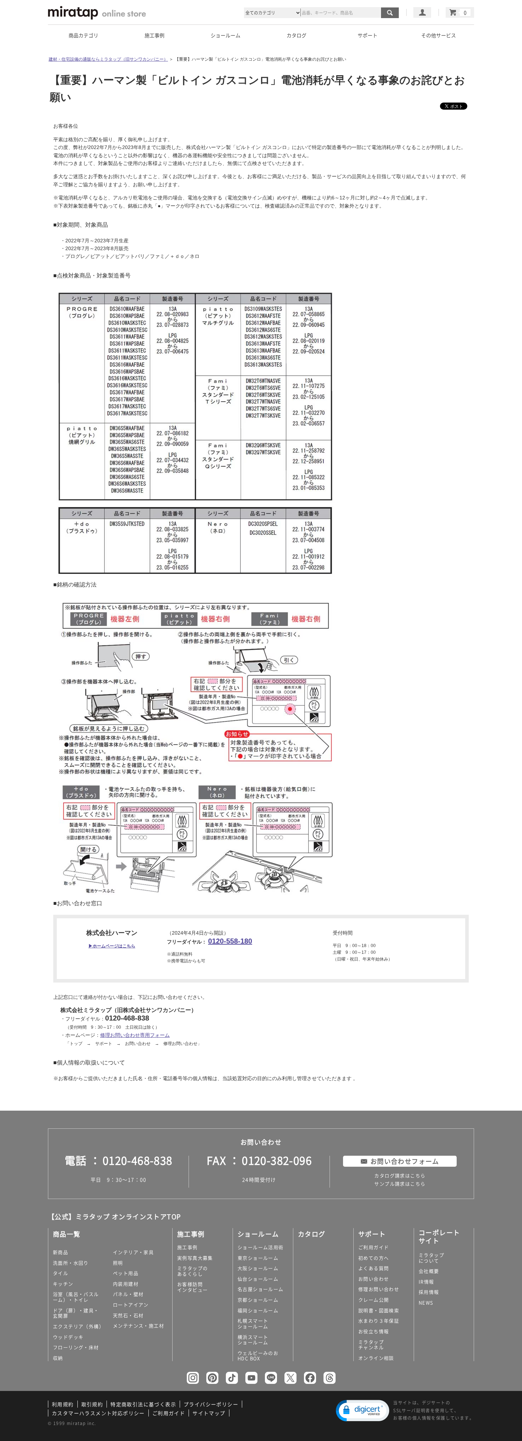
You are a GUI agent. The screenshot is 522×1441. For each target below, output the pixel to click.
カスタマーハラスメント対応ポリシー (98, 1413)
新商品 (60, 1252)
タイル (60, 1273)
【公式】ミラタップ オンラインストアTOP (114, 1216)
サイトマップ (208, 1413)
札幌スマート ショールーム (253, 1323)
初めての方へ (373, 1257)
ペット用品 (125, 1273)
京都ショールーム (258, 1299)
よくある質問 (373, 1268)
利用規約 (63, 1404)
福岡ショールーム (258, 1310)
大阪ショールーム (258, 1268)
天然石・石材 (128, 1315)
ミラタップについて (431, 1258)
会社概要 (429, 1270)
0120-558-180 (230, 941)
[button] (362, 1410)
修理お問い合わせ (378, 1289)
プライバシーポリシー (211, 1404)
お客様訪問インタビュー (192, 1287)
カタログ (296, 35)
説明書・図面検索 (378, 1310)
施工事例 (187, 1247)
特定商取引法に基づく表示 (143, 1404)
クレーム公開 (373, 1299)
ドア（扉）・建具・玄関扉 (76, 1313)
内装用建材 (125, 1283)
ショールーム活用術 (261, 1247)
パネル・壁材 (128, 1294)
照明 (118, 1262)
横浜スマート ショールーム (253, 1339)
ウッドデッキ (68, 1336)
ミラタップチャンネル (371, 1344)
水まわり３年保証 (378, 1320)
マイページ (422, 12)
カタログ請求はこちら (399, 1175)
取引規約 (92, 1404)
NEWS (426, 1302)
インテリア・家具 (133, 1252)
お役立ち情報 (373, 1331)
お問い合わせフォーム (404, 1161)
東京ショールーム (258, 1257)
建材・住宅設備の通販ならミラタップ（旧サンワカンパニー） (108, 59)
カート (460, 12)
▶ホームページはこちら (111, 946)
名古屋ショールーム (261, 1289)
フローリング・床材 (76, 1347)
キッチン (63, 1283)
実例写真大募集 (195, 1257)
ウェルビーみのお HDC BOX (258, 1355)
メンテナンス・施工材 (138, 1325)
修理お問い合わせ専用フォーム (135, 1035)
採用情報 (429, 1291)
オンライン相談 (376, 1357)
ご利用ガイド (373, 1247)
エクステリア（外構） (78, 1326)
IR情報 (426, 1281)
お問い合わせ (373, 1278)
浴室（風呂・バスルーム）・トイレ (76, 1297)
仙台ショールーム (258, 1278)
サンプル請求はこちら (399, 1183)
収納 (58, 1357)
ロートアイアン (131, 1304)
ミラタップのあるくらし (192, 1271)
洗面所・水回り (71, 1262)
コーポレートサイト (439, 1236)
